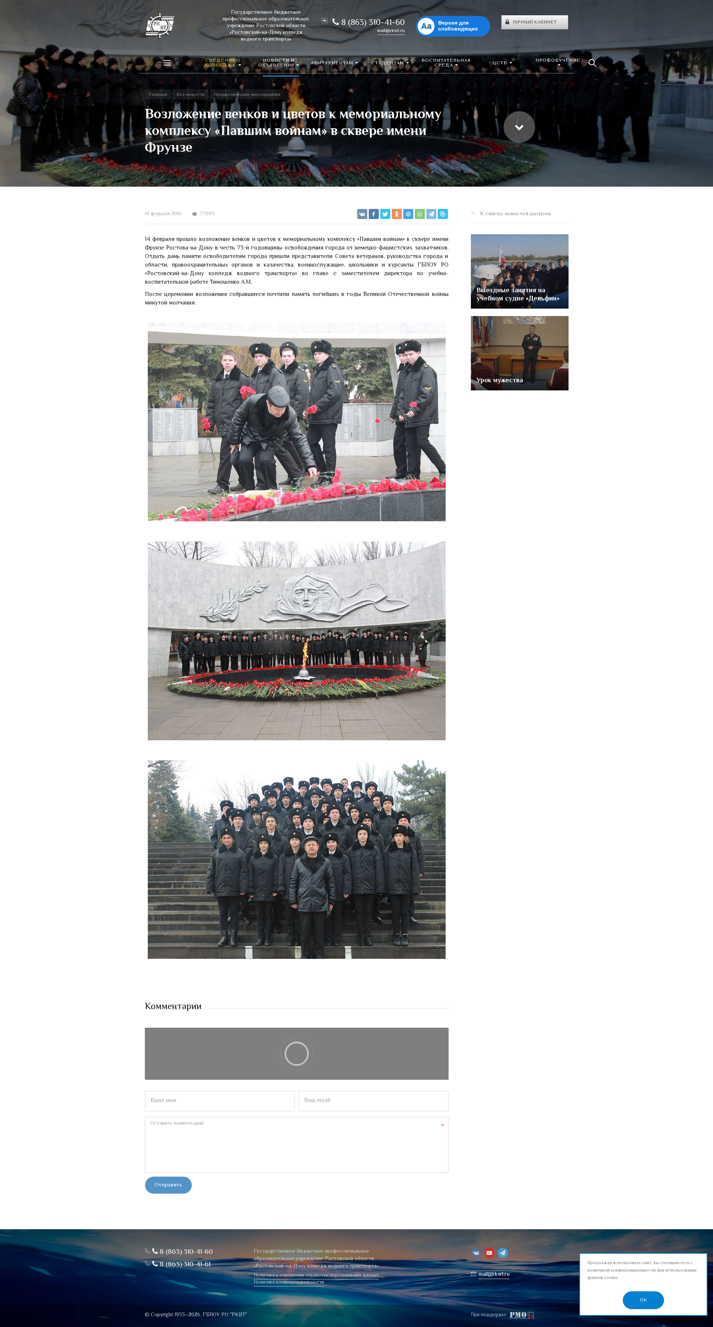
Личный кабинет (535, 22)
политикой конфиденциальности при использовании (642, 1270)
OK (643, 1300)
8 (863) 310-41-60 (372, 23)
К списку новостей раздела (515, 214)
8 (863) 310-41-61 (184, 1264)
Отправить (168, 1185)
